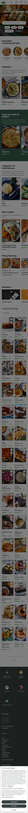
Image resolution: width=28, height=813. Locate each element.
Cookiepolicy (10, 786)
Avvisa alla (14, 806)
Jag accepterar (14, 801)
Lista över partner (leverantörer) (8, 797)
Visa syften (14, 810)
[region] (14, 789)
